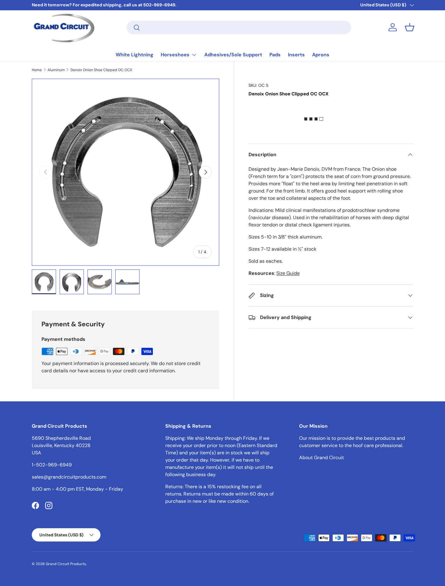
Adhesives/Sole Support (233, 54)
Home (37, 70)
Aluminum (56, 70)
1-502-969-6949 (52, 465)
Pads (275, 54)
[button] (409, 27)
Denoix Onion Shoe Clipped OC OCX (101, 70)
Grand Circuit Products (66, 563)
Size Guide (288, 273)
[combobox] (239, 27)
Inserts (296, 54)
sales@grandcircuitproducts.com (69, 477)
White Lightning (134, 54)
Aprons (320, 54)
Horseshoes (175, 54)
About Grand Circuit (321, 457)
